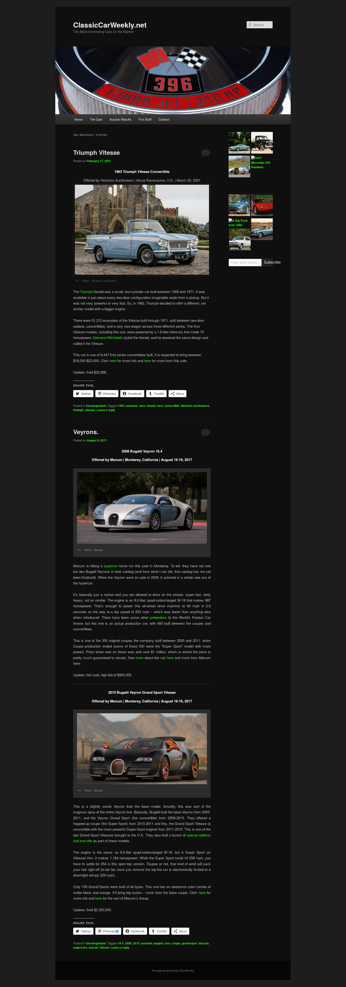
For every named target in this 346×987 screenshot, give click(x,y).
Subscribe (268, 262)
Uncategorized (95, 406)
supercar (111, 565)
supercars (80, 947)
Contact (164, 119)
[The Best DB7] (239, 205)
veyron (93, 947)
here (112, 360)
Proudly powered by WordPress (173, 970)
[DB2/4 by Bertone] (262, 229)
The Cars (96, 119)
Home (78, 119)
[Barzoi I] (262, 205)
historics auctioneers (195, 406)
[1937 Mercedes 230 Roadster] (262, 163)
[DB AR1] (239, 143)
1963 (121, 406)
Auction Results (120, 119)
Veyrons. (85, 431)
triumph (78, 410)
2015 (136, 943)
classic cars (154, 406)
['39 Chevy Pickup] (262, 143)
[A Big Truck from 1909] (239, 223)
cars (142, 406)
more (140, 657)
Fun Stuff (145, 119)
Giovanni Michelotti (107, 337)
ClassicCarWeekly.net (110, 25)
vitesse (90, 410)
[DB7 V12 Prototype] (261, 182)
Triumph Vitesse (96, 152)
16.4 (121, 943)
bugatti (158, 943)
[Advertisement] (251, 343)
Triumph (86, 291)
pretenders (158, 617)
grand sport (189, 943)
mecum (204, 943)
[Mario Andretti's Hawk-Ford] (239, 167)
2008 (128, 943)
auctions (131, 406)
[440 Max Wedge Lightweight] (240, 240)
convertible (171, 406)
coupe (176, 943)
